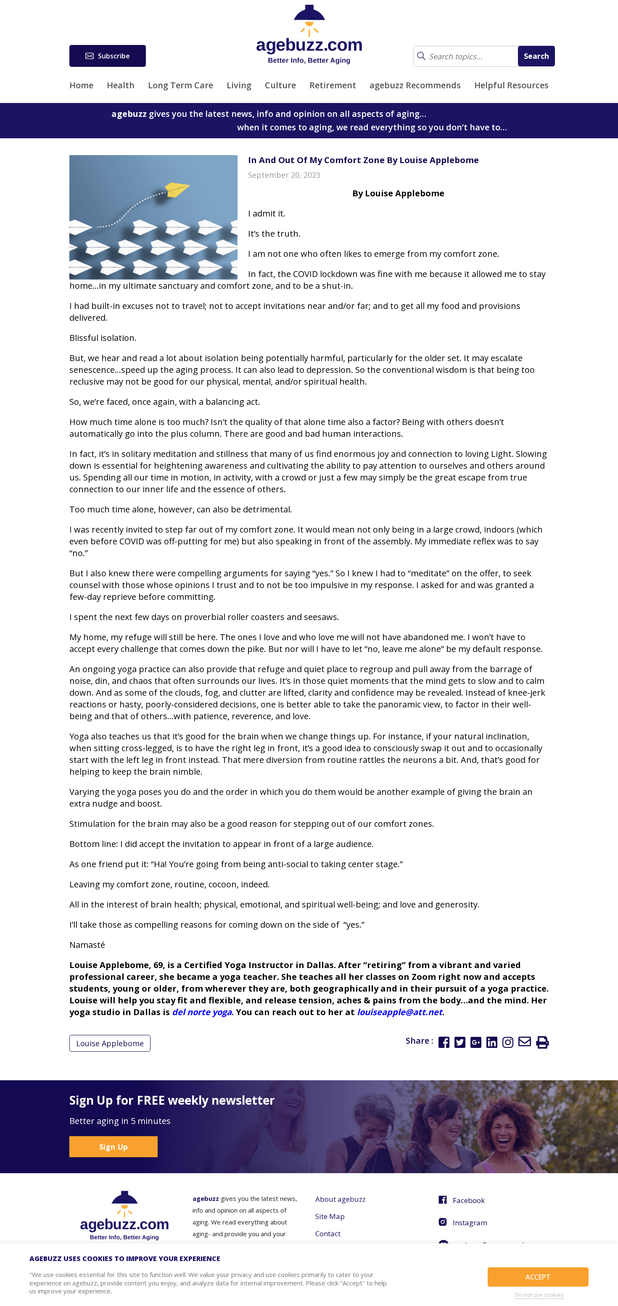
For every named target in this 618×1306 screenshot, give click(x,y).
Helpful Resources (511, 85)
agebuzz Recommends (415, 85)
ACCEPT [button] (538, 1277)
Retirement (332, 85)
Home (81, 85)
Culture (280, 85)
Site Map (330, 1216)
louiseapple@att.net (399, 1012)
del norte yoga (202, 1012)
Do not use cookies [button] (539, 1294)
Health (121, 85)
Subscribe (114, 56)
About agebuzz (340, 1199)
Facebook (469, 1200)
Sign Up (113, 1147)
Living (239, 85)
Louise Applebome (110, 1043)
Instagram (470, 1222)
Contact (328, 1233)
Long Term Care (180, 85)
